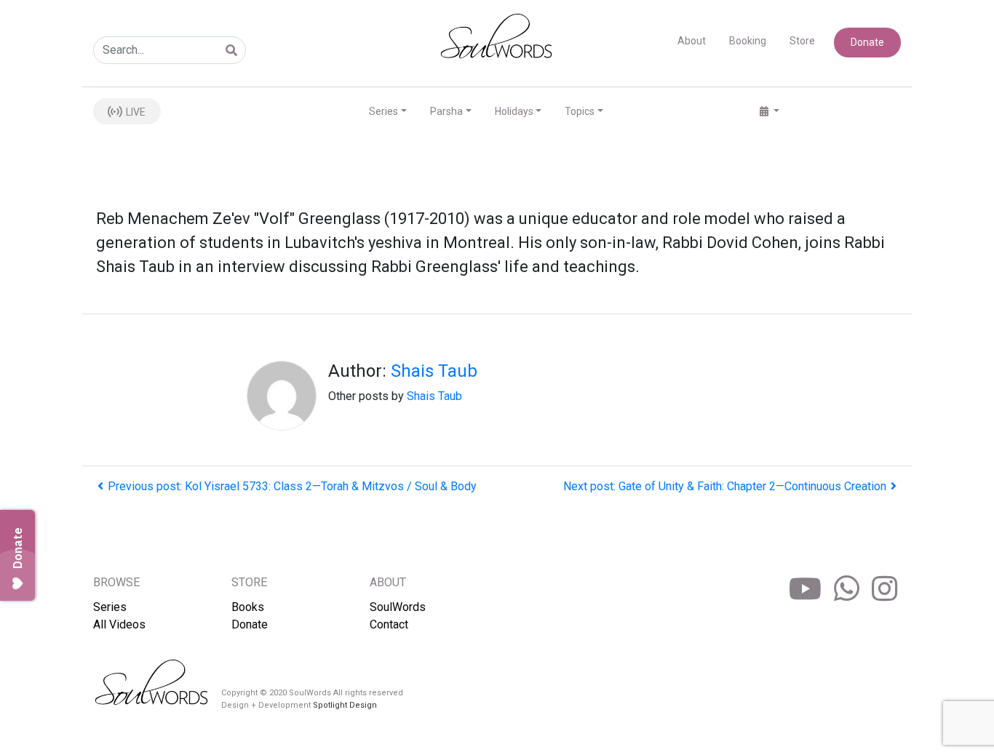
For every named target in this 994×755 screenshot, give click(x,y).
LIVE (135, 112)
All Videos (119, 624)
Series (110, 607)
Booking (747, 41)
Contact (389, 624)
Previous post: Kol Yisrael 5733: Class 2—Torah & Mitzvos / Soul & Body (292, 486)
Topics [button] (580, 111)
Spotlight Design (345, 705)
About (691, 41)
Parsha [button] (446, 111)
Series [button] (383, 111)
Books (247, 607)
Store (802, 41)
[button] (769, 111)
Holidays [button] (514, 111)
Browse (116, 582)
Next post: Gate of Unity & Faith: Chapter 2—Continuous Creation (724, 486)
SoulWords (398, 607)
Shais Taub (434, 371)
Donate (867, 42)
